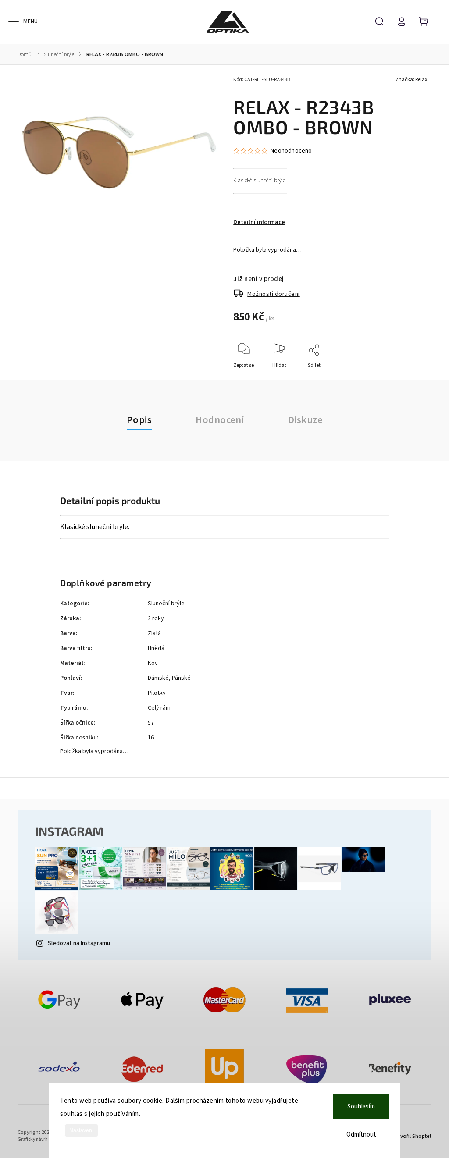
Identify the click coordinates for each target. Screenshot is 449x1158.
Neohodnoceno (291, 151)
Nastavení (81, 1130)
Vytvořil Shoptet (412, 1136)
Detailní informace (259, 222)
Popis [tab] (139, 420)
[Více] (14, 21)
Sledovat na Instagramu (79, 943)
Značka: (411, 79)
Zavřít (400, 377)
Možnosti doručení (273, 294)
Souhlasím (361, 1106)
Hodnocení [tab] (220, 420)
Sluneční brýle (166, 603)
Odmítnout (361, 1134)
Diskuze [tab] (305, 420)
